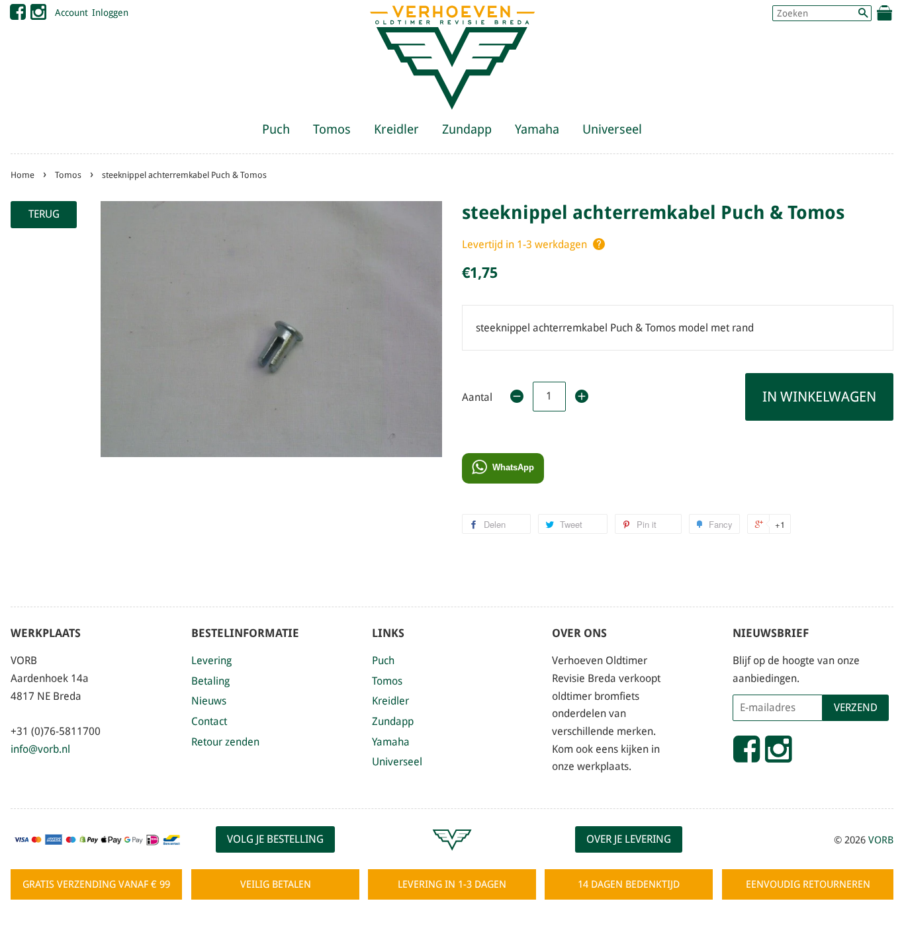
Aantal (477, 397)
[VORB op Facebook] (18, 15)
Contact (209, 721)
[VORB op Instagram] (38, 15)
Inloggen (110, 12)
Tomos (332, 129)
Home (22, 175)
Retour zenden (225, 742)
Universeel (612, 129)
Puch (276, 129)
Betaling (210, 681)
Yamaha (537, 129)
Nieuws (208, 701)
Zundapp (467, 129)
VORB (880, 840)
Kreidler (396, 129)
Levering (211, 660)
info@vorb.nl (40, 749)
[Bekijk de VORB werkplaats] (452, 856)
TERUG (44, 214)
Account (71, 12)
